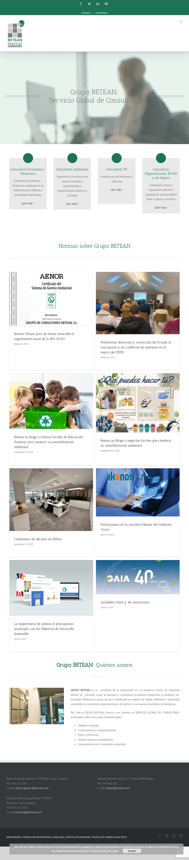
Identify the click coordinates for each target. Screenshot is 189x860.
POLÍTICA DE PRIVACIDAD (78, 837)
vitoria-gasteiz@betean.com (31, 788)
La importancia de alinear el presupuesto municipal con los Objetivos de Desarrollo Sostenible (44, 629)
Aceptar (132, 850)
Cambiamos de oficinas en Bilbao (38, 539)
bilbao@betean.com (118, 788)
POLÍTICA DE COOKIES (102, 837)
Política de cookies (109, 850)
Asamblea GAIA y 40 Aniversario (125, 602)
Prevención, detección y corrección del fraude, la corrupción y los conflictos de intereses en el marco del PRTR (136, 347)
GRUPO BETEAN (43, 837)
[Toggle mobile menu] (181, 22)
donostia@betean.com (28, 812)
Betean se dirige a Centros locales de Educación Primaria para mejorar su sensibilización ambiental (48, 442)
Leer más (27, 203)
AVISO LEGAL (59, 837)
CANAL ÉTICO (120, 837)
